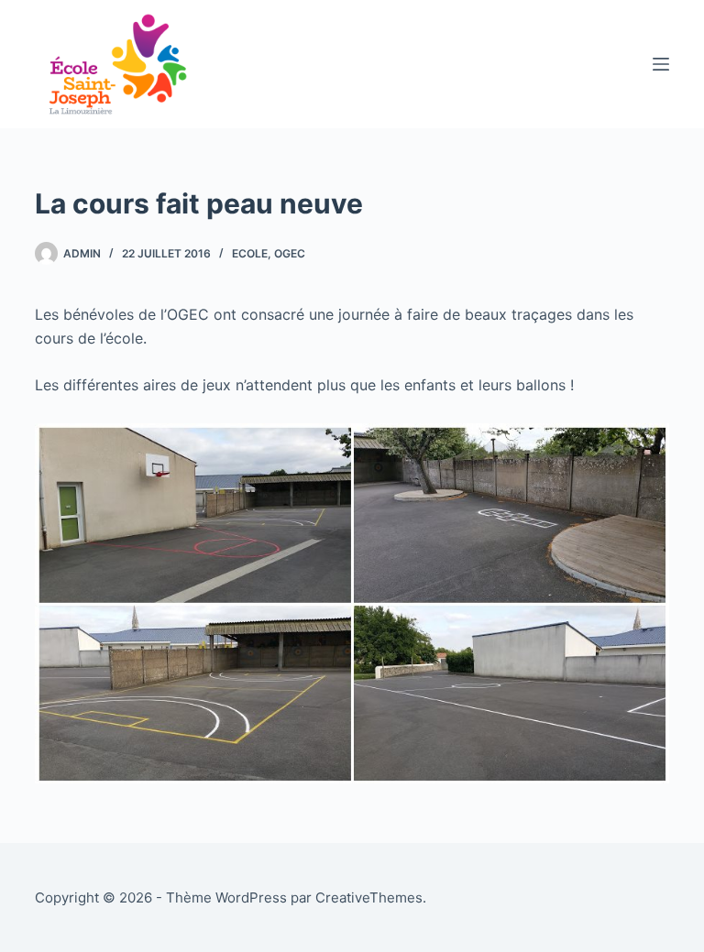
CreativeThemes (369, 897)
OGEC (289, 253)
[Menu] (661, 64)
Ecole (250, 253)
